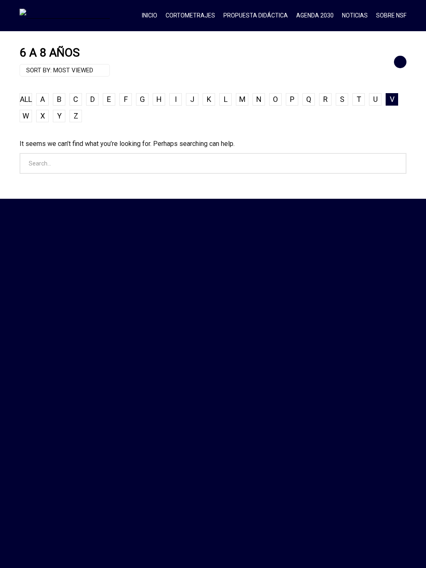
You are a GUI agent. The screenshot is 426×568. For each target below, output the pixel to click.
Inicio (149, 15)
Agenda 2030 (315, 15)
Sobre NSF (391, 15)
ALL (26, 99)
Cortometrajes (190, 15)
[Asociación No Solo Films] (65, 15)
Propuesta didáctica (255, 15)
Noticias (355, 15)
